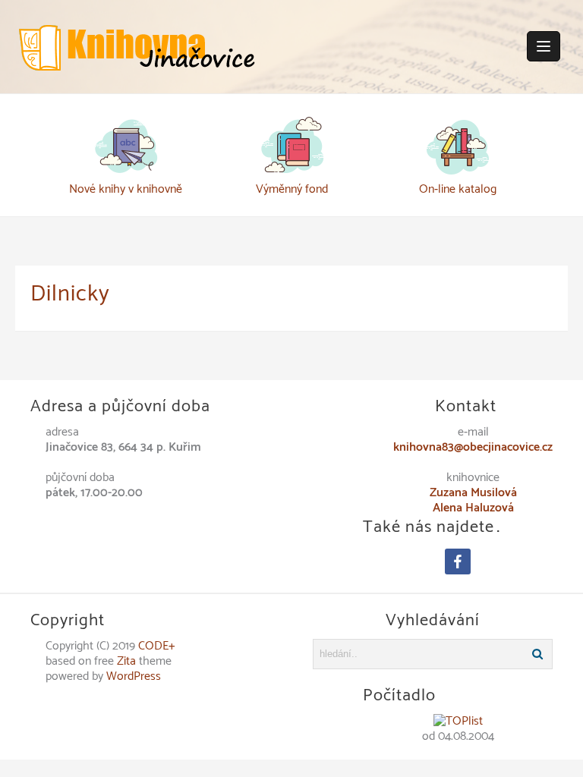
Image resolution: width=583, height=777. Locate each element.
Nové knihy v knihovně (125, 189)
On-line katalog (457, 189)
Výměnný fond (292, 189)
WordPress (133, 676)
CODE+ (156, 646)
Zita (126, 661)
